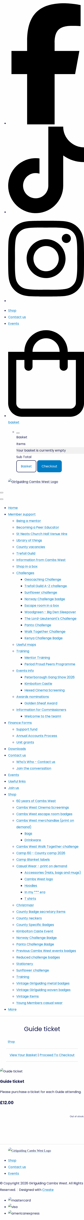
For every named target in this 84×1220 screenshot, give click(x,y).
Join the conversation (33, 768)
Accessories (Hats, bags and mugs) (52, 872)
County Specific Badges (35, 924)
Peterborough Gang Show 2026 (49, 677)
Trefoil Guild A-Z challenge (45, 586)
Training (22, 651)
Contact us (17, 755)
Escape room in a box (41, 605)
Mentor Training (37, 657)
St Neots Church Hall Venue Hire (41, 534)
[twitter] (46, 212)
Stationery (24, 963)
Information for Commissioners (41, 709)
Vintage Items (27, 996)
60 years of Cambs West (36, 801)
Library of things (29, 540)
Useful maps (26, 644)
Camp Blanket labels (33, 859)
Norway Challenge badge (44, 599)
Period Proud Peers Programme (49, 664)
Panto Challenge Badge (35, 944)
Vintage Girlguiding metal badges (43, 983)
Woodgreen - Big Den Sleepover (50, 612)
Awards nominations (32, 696)
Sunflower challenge (40, 592)
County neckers (29, 918)
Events (13, 775)
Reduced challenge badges (38, 957)
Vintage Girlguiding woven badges (43, 990)
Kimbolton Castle (38, 683)
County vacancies (30, 547)
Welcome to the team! (42, 716)
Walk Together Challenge (44, 631)
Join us (13, 788)
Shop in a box (27, 566)
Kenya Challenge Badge (43, 638)
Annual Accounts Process (36, 735)
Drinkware (32, 840)
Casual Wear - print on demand (41, 866)
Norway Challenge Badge (36, 937)
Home (13, 507)
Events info (25, 670)
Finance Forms (20, 722)
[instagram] (46, 300)
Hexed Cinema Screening (44, 690)
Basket (26, 466)
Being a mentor (28, 520)
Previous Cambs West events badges (46, 950)
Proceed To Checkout (57, 1055)
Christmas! (25, 905)
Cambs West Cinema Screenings (42, 807)
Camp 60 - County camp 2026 (40, 853)
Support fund (26, 729)
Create (48, 1189)
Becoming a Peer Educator (37, 527)
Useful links (17, 781)
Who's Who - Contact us (35, 762)
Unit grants (25, 742)
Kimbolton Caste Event (34, 931)
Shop (12, 794)
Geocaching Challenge (42, 579)
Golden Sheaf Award (40, 703)
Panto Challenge (37, 625)
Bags (28, 833)
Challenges (25, 573)
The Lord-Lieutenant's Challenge (50, 618)
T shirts (30, 898)
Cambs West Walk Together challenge (47, 846)
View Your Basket (23, 1055)
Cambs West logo (38, 879)
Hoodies (30, 885)
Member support (22, 514)
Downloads (17, 748)
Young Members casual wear (39, 1003)
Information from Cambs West (41, 560)
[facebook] (46, 123)
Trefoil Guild (25, 553)
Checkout (49, 466)
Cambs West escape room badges (44, 814)
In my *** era (34, 892)
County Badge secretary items (40, 911)
